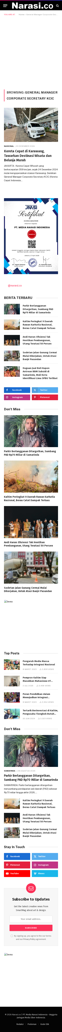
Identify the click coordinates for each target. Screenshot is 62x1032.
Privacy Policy (29, 939)
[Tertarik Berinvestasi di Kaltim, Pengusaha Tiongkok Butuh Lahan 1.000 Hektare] (12, 714)
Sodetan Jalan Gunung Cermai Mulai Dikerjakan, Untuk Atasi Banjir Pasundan (40, 356)
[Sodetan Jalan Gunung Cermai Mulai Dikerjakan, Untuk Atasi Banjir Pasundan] (12, 356)
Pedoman (32, 1024)
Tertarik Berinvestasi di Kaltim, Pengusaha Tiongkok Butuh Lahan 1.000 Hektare (40, 714)
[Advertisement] (31, 52)
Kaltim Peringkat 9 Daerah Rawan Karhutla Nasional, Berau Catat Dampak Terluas (39, 325)
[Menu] (5, 5)
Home (21, 14)
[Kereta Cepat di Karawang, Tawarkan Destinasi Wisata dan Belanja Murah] (31, 125)
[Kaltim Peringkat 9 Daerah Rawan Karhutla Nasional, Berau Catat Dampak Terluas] (12, 324)
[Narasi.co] (32, 5)
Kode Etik (44, 1024)
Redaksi (20, 1024)
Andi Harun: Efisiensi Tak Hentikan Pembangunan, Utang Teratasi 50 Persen (37, 340)
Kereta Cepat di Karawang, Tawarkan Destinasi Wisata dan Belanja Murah (28, 155)
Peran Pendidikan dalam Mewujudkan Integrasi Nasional (36, 697)
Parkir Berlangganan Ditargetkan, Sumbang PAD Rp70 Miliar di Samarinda (38, 309)
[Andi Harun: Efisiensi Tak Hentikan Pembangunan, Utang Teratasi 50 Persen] (12, 340)
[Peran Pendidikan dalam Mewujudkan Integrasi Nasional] (12, 697)
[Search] (57, 5)
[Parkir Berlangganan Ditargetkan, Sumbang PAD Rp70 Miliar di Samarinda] (12, 309)
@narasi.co (15, 285)
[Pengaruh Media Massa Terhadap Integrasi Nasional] (12, 664)
